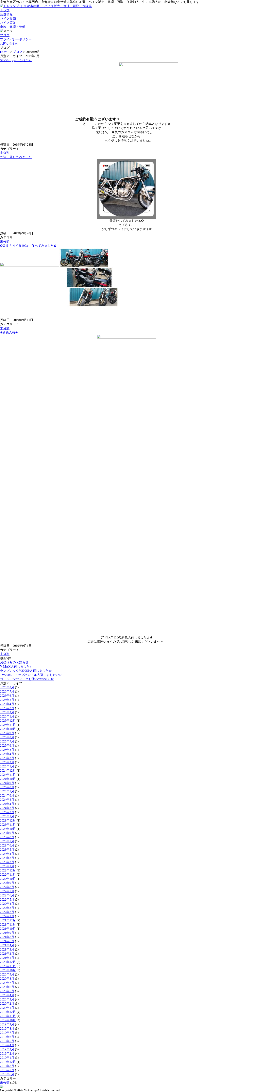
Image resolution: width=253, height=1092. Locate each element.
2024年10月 (8, 779)
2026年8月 (7, 687)
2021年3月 (7, 949)
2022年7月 (7, 891)
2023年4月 (7, 853)
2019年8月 (7, 1028)
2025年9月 (7, 733)
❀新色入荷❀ (9, 332)
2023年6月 (7, 845)
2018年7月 (7, 1070)
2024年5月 (7, 799)
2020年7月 (7, 982)
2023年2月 (7, 862)
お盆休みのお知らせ (14, 662)
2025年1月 (7, 766)
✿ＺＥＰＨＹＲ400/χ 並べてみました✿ (28, 245)
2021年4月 (7, 945)
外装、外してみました (16, 157)
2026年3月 (7, 708)
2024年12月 (8, 770)
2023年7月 (7, 841)
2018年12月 (8, 1061)
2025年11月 (8, 724)
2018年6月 (7, 1074)
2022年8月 (7, 887)
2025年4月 (7, 754)
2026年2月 (7, 712)
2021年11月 (8, 924)
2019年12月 (8, 1012)
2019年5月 (7, 1041)
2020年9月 (7, 974)
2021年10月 (8, 928)
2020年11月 (8, 966)
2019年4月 (7, 1045)
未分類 (4, 153)
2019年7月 (7, 1032)
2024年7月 (7, 791)
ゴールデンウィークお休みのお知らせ (27, 679)
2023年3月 (7, 858)
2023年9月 (7, 833)
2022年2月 (7, 912)
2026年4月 (7, 704)
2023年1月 (7, 866)
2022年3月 (7, 908)
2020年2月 (7, 1003)
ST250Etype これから (16, 60)
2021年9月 (7, 932)
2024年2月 (7, 812)
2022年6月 (7, 895)
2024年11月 (8, 774)
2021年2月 (7, 953)
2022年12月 (8, 870)
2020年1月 (7, 1007)
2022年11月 (8, 874)
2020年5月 (7, 991)
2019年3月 (7, 1049)
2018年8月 (7, 1066)
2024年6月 (7, 795)
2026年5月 (7, 699)
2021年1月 (7, 957)
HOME (4, 52)
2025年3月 (7, 758)
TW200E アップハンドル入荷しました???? (30, 674)
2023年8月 (7, 837)
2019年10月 (8, 1020)
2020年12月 (8, 962)
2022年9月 (7, 883)
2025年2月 (7, 762)
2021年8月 (7, 937)
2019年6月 (7, 1036)
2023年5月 (7, 849)
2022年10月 (8, 878)
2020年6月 (7, 987)
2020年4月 (7, 995)
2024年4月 (7, 803)
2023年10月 (8, 828)
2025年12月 (8, 720)
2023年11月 (8, 824)
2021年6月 (7, 941)
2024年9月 (7, 783)
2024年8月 (7, 787)
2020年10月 (8, 970)
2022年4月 (7, 903)
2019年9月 (7, 1024)
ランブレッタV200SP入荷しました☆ (26, 670)
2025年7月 (7, 741)
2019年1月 (7, 1057)
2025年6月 (7, 745)
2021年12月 (8, 920)
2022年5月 (7, 899)
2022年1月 (7, 916)
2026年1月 (7, 716)
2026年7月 (7, 691)
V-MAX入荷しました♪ (15, 666)
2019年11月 (8, 1016)
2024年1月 (7, 816)
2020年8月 (7, 978)
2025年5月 (7, 749)
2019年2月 (7, 1053)
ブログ (17, 52)
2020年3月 (7, 999)
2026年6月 (7, 695)
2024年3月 (7, 808)
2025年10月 (8, 729)
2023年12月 (8, 820)
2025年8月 (7, 737)
